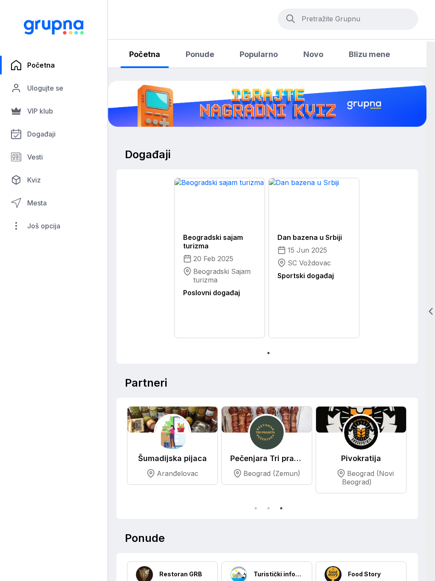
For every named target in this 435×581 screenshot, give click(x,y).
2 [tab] (268, 508)
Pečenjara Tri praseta (266, 458)
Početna (41, 65)
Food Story (364, 574)
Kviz (34, 180)
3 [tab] (281, 508)
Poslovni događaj (211, 292)
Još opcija (43, 226)
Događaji (41, 134)
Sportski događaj (305, 275)
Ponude (200, 54)
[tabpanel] (267, 104)
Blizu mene (369, 54)
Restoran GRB (180, 574)
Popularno (259, 54)
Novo (313, 54)
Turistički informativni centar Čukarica (278, 574)
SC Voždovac (309, 263)
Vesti (35, 157)
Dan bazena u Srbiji (309, 237)
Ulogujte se (45, 88)
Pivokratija (361, 458)
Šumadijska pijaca (172, 458)
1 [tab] (268, 353)
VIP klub (40, 111)
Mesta (37, 203)
